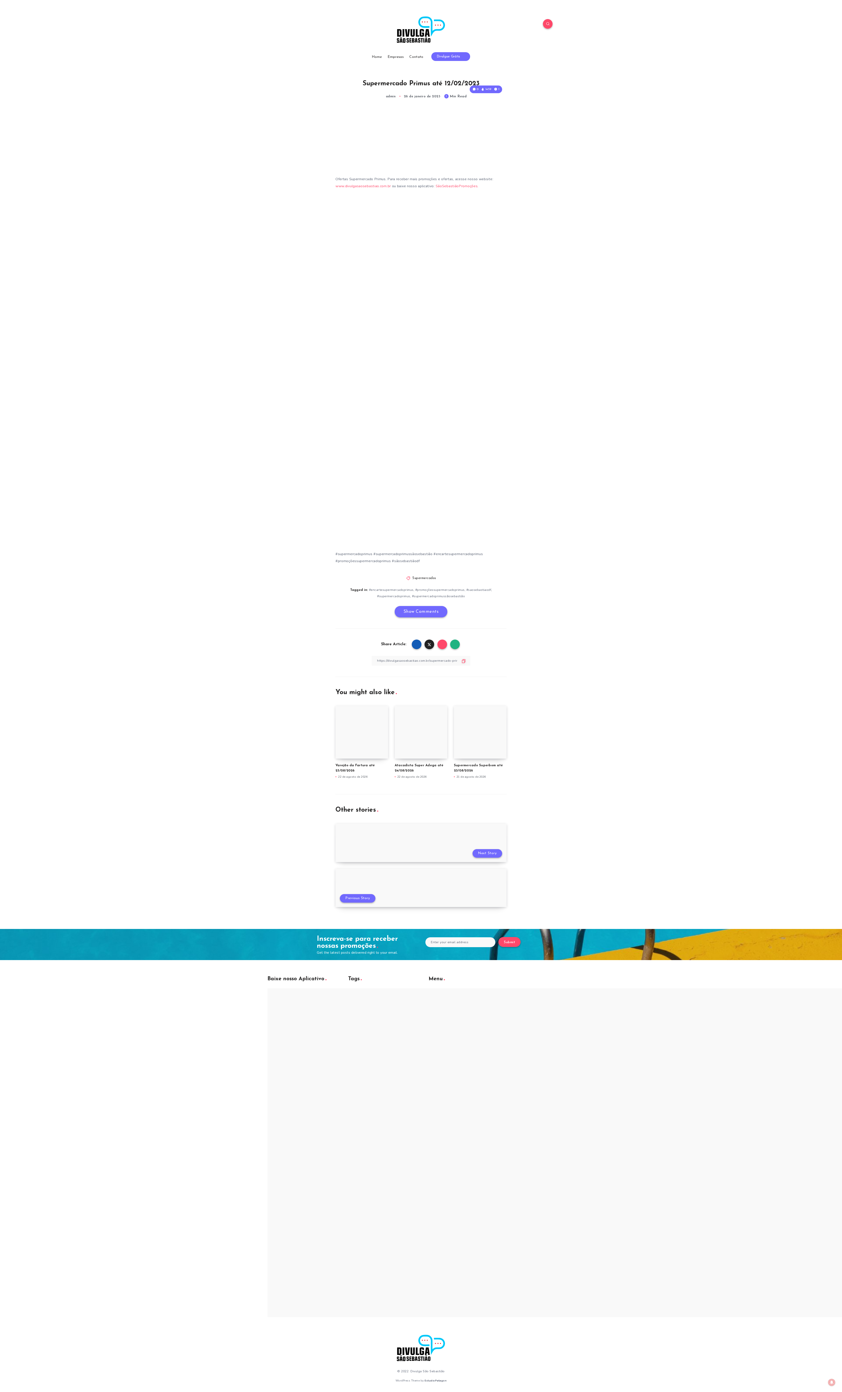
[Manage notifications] (831, 1382)
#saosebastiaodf (478, 590)
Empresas (396, 57)
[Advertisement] (421, 141)
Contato (416, 57)
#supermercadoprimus (393, 596)
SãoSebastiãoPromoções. (457, 186)
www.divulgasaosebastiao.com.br (363, 186)
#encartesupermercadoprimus (391, 590)
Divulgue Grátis (449, 56)
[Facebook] (294, 24)
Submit (509, 942)
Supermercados (424, 578)
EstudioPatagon (435, 1380)
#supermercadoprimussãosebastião (438, 596)
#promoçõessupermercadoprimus (440, 590)
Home (377, 57)
